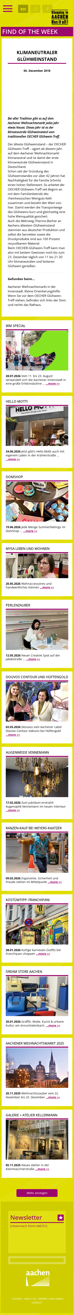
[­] (7, 8)
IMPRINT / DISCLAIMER (50, 1298)
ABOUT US (29, 1298)
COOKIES (16, 1298)
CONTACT (37, 1302)
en (23, 9)
